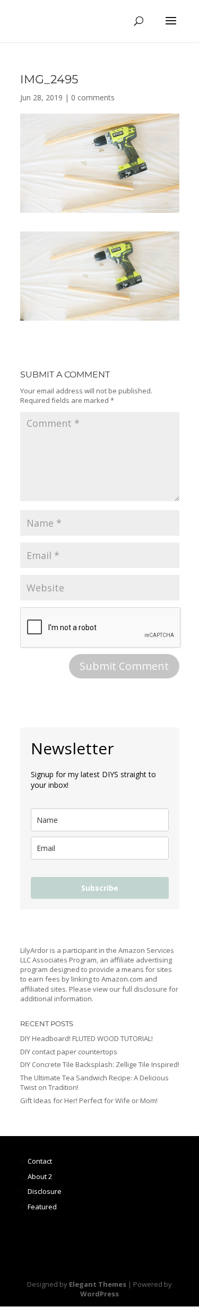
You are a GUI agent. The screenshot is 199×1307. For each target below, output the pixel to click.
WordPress (99, 1294)
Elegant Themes (97, 1284)
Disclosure (45, 1191)
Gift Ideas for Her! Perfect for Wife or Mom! (89, 1100)
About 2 (40, 1176)
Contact (40, 1161)
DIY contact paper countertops (68, 1051)
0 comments (93, 97)
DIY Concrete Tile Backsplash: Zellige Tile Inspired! (99, 1064)
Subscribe (99, 888)
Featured (42, 1206)
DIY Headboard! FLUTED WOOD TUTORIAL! (86, 1038)
